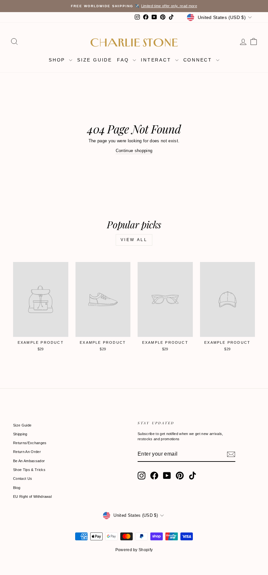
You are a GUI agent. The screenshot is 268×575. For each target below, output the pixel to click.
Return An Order (27, 452)
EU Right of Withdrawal (32, 496)
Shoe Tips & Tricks (29, 470)
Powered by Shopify (134, 550)
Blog (16, 488)
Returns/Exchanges (30, 443)
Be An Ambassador (29, 461)
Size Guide (22, 425)
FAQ (124, 59)
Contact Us (22, 478)
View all (134, 239)
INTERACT (157, 59)
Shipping (20, 434)
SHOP (58, 59)
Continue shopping (134, 150)
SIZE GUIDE (94, 59)
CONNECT (198, 59)
